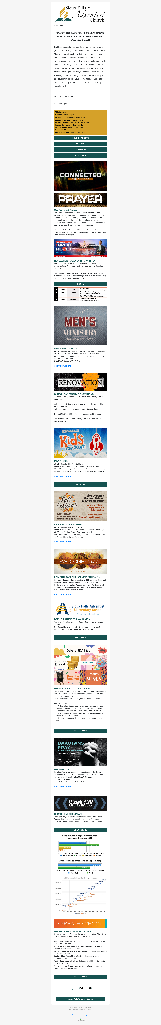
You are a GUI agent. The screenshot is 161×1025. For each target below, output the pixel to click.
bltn (84, 1021)
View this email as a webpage (80, 1015)
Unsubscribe (87, 1009)
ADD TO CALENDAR (63, 366)
